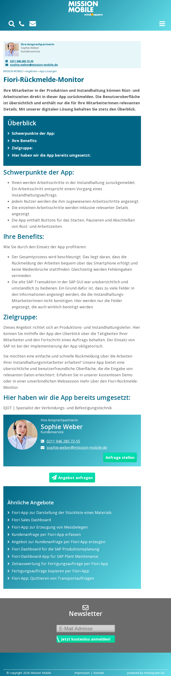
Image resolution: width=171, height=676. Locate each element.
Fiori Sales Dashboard (31, 519)
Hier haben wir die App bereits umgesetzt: (51, 155)
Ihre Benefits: (24, 140)
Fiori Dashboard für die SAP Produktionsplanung (55, 548)
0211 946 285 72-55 (21, 61)
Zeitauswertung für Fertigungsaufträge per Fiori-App (60, 563)
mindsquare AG (154, 673)
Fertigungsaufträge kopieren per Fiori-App (50, 570)
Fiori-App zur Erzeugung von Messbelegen (50, 527)
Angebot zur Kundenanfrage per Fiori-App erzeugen (58, 541)
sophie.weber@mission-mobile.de (34, 65)
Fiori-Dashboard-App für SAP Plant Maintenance (55, 556)
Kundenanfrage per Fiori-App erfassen (46, 534)
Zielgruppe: (22, 147)
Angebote (31, 71)
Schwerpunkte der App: (33, 133)
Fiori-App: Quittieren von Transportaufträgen (53, 578)
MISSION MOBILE (13, 71)
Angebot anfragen (75, 477)
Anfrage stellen (120, 457)
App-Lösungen (48, 71)
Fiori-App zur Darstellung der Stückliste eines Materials (62, 512)
